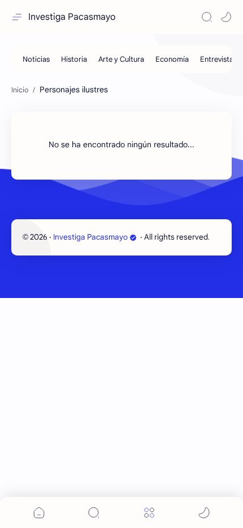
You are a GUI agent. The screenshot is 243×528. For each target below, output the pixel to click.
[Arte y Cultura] (121, 59)
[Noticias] (36, 59)
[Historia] (74, 59)
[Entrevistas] (218, 59)
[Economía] (172, 59)
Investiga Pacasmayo (71, 17)
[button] (226, 16)
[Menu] (149, 512)
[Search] (206, 16)
